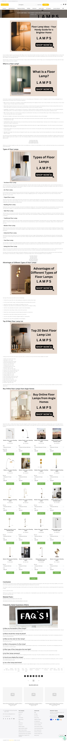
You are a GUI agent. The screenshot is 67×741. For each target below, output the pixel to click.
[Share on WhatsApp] (42, 676)
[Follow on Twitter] (5, 719)
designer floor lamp (12, 669)
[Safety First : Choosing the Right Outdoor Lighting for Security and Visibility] (38, 681)
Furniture (4, 8)
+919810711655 (4, 1)
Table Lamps (59, 669)
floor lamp (16, 669)
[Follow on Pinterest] (11, 719)
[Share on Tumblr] (33, 676)
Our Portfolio (21, 717)
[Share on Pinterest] (31, 676)
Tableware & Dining (21, 8)
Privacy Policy (36, 717)
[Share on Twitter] (28, 676)
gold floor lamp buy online (38, 669)
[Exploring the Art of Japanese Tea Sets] (28, 681)
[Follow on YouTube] (13, 719)
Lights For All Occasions (46, 669)
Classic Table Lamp (7, 669)
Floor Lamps (23, 669)
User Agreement (37, 721)
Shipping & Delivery (37, 719)
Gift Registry (48, 8)
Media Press (21, 722)
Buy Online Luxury (33, 259)
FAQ (19, 721)
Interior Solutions (56, 8)
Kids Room (34, 8)
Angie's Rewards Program (23, 728)
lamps (43, 668)
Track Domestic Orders (38, 726)
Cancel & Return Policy (38, 722)
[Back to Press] (33, 681)
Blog (35, 712)
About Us (20, 714)
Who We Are (21, 712)
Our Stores (36, 715)
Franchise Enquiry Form (38, 733)
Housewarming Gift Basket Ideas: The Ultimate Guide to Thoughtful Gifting (54, 704)
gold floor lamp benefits (32, 669)
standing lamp (51, 669)
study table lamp (55, 669)
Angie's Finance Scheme (23, 730)
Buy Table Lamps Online (33, 140)
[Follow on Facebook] (3, 719)
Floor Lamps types (26, 670)
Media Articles (21, 719)
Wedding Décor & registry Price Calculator (24, 736)
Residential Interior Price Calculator (25, 731)
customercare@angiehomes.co (13, 1)
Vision (20, 715)
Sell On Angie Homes (37, 730)
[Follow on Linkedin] (9, 719)
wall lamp (62, 669)
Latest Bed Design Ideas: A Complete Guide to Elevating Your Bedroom (33, 704)
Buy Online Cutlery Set (33, 255)
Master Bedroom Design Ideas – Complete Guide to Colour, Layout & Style (12, 704)
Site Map (35, 714)
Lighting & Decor (12, 8)
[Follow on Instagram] (7, 719)
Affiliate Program (21, 726)
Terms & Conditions (37, 724)
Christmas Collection (37, 731)
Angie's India (41, 8)
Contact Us (20, 724)
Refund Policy (36, 735)
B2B (63, 8)
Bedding (28, 8)
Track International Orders (38, 728)
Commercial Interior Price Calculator (25, 733)
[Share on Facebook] (25, 676)
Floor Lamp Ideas (19, 670)
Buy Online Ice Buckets (33, 260)
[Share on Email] (39, 676)
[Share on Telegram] (36, 676)
